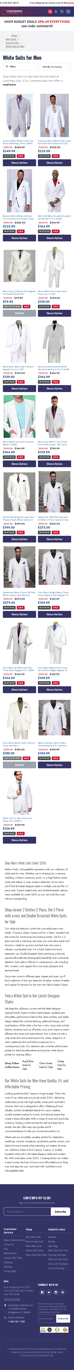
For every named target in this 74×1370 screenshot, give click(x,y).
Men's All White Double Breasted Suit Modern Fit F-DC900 (54, 217)
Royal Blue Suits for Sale (27, 1065)
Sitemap (8, 1266)
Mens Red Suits (33, 1237)
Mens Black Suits (34, 1246)
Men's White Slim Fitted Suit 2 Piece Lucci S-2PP (53, 292)
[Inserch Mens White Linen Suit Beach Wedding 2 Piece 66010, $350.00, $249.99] (19, 115)
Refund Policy (10, 1253)
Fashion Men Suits (34, 1250)
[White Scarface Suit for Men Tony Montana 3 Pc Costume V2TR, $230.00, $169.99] (54, 717)
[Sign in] (56, 11)
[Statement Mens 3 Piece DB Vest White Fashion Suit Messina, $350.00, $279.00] (19, 567)
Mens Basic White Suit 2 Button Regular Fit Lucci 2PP (18, 368)
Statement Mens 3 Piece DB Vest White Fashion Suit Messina (19, 593)
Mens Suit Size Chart (58, 1250)
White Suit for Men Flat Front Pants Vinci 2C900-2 (17, 819)
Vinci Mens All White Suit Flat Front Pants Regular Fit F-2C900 (18, 669)
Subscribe (60, 1211)
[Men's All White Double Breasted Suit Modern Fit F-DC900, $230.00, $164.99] (54, 190)
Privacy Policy (10, 1271)
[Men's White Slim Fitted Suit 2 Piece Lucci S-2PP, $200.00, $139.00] (54, 266)
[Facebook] (42, 1292)
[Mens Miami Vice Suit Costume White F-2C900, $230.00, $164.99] (19, 416)
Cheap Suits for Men (61, 1065)
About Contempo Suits (14, 1240)
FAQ (6, 1248)
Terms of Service (56, 1268)
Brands (51, 1241)
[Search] (50, 11)
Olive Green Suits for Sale (46, 1065)
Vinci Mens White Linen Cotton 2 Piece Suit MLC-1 (19, 744)
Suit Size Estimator (57, 1254)
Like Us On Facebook (58, 1263)
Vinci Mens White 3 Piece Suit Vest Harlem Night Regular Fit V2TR (52, 669)
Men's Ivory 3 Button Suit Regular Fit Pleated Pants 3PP (19, 292)
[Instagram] (56, 1292)
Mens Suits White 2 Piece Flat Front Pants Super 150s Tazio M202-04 (52, 443)
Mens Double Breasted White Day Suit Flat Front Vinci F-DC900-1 (54, 368)
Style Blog (52, 1246)
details (69, 2)
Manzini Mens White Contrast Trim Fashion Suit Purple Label (18, 217)
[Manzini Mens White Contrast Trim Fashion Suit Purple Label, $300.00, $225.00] (19, 190)
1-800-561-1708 (16, 1321)
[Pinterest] (62, 1292)
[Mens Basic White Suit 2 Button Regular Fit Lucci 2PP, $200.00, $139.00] (19, 341)
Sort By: (47, 66)
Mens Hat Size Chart (58, 1259)
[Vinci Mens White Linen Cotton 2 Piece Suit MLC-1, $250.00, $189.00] (19, 717)
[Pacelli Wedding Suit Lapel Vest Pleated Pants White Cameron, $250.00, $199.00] (19, 491)
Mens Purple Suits (34, 1241)
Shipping (8, 1262)
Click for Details (12, 1299)
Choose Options (19, 162)
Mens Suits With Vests (36, 1254)
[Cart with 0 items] (61, 11)
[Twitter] (49, 1292)
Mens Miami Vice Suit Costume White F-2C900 (18, 443)
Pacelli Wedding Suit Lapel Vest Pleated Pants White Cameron (18, 518)
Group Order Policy (13, 1257)
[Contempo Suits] (12, 11)
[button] (19, 66)
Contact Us (9, 1244)
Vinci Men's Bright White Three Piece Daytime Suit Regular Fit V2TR (53, 594)
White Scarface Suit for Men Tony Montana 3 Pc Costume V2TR (52, 744)
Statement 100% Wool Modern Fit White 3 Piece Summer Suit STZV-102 (53, 518)
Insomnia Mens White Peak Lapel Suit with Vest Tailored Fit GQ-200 (54, 142)
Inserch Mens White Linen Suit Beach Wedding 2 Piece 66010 (18, 142)
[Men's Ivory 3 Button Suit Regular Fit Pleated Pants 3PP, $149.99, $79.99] (19, 266)
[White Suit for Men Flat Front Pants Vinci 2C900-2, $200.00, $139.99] (19, 792)
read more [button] (9, 84)
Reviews (52, 1237)
